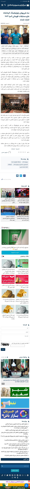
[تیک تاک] (2, 475)
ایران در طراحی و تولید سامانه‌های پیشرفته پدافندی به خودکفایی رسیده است (16, 441)
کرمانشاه (13, 149)
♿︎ (26, 485)
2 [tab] (5, 357)
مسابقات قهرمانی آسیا (16, 162)
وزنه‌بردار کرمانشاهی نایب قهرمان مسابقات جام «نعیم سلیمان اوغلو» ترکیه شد (23, 200)
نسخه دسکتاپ (15, 470)
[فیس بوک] (5, 475)
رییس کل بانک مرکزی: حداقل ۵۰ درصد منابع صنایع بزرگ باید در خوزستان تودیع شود (15, 448)
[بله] (17, 475)
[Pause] (3, 243)
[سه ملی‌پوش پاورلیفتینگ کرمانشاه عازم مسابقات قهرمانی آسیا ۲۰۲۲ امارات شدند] (15, 34)
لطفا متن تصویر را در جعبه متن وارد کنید (20, 343)
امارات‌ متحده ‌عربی (24, 167)
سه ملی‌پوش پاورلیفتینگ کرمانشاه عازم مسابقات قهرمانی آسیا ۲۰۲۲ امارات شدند (16, 16)
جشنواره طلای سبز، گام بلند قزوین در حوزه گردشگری (16, 424)
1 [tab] (7, 357)
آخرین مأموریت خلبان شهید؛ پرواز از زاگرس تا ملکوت (16, 430)
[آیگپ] (15, 475)
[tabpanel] (15, 372)
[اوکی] (17, 477)
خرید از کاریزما (15, 252)
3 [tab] (3, 357)
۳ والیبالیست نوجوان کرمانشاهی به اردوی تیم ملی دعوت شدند (9, 218)
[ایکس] (25, 475)
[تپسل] (2, 228)
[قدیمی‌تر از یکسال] (22, 193)
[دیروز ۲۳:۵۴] (15, 368)
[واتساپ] (12, 477)
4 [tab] (2, 357)
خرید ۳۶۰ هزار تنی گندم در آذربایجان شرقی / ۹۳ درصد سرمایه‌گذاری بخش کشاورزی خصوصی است (16, 444)
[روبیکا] (23, 475)
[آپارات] (20, 475)
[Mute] (5, 243)
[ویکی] (15, 477)
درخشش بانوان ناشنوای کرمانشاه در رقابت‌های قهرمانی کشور (8, 200)
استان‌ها (17, 149)
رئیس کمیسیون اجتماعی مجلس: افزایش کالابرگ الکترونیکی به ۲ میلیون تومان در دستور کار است (14, 427)
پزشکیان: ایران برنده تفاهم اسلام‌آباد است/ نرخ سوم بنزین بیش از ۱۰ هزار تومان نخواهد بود (15, 381)
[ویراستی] (7, 475)
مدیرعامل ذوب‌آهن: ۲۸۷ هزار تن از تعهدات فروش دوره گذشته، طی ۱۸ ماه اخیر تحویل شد (14, 452)
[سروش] (10, 475)
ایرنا (16, 5)
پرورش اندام (25, 162)
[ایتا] (12, 475)
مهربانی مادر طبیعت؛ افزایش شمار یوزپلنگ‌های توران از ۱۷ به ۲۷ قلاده (14, 437)
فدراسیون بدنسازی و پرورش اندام (21, 164)
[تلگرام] (28, 475)
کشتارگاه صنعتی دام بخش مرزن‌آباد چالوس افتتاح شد (16, 455)
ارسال (3, 349)
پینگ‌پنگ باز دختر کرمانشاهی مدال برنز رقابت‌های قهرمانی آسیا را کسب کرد (23, 218)
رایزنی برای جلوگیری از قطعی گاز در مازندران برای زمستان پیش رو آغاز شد (14, 433)
